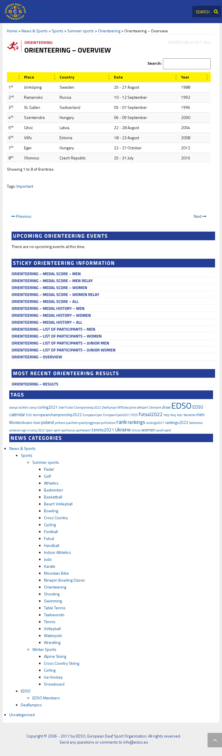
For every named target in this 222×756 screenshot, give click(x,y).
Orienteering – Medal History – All (47, 322)
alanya (13, 407)
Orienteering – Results (35, 384)
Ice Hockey (53, 677)
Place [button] (29, 77)
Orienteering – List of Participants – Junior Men (60, 343)
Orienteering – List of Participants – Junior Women (64, 350)
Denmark (155, 407)
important (24, 186)
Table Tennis (55, 608)
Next (198, 216)
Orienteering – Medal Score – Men (46, 274)
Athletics (51, 483)
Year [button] (185, 77)
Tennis (50, 622)
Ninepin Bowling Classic (64, 580)
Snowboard (54, 684)
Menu (42, 7)
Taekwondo (54, 615)
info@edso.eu (135, 742)
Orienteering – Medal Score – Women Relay (55, 295)
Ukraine (123, 429)
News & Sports (34, 31)
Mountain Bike (56, 573)
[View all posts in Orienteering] (15, 46)
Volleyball (52, 628)
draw (166, 407)
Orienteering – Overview (37, 357)
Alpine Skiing (55, 656)
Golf (47, 476)
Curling (50, 670)
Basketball (53, 497)
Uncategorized (22, 715)
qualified (71, 422)
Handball (51, 545)
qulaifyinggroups (89, 422)
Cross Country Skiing (61, 663)
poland (47, 422)
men (200, 414)
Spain (49, 430)
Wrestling (52, 642)
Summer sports (80, 31)
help (166, 415)
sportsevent (83, 430)
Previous (23, 216)
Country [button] (67, 77)
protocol (60, 422)
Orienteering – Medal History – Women (51, 315)
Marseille (189, 415)
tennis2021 (103, 429)
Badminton (53, 490)
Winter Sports (44, 649)
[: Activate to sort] (15, 77)
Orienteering (109, 31)
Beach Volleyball (58, 504)
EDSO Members (46, 698)
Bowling (51, 511)
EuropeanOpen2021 (116, 415)
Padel (36, 422)
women (148, 429)
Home (12, 31)
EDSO (181, 405)
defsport (142, 407)
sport (57, 430)
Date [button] (118, 77)
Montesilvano (20, 422)
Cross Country (56, 518)
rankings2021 (155, 422)
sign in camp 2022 (33, 430)
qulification (108, 422)
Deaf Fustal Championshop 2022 (79, 407)
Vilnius (136, 430)
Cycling (50, 525)
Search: (154, 63)
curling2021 (47, 407)
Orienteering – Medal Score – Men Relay (52, 281)
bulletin (23, 407)
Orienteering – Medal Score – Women (49, 288)
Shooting (52, 594)
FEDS (134, 415)
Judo (48, 559)
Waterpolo (53, 635)
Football (51, 531)
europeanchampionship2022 (57, 415)
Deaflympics (31, 705)
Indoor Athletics (57, 552)
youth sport (163, 430)
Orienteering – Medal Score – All (45, 302)
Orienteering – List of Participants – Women (57, 336)
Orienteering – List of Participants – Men (53, 329)
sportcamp (68, 430)
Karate (49, 566)
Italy (173, 415)
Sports (57, 31)
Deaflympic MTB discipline (119, 407)
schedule (15, 430)
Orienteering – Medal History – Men (48, 309)
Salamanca (196, 422)
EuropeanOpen (92, 415)
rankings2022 (176, 422)
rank (121, 422)
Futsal (49, 538)
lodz (180, 415)
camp (32, 407)
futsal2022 (151, 414)
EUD (29, 415)
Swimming (53, 601)
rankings (136, 422)
